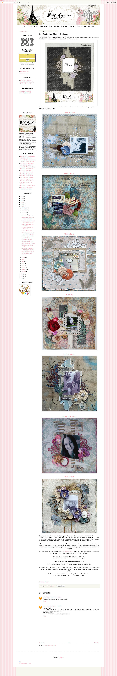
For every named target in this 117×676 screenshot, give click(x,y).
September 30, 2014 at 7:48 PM (54, 606)
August (23, 257)
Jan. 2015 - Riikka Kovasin (26, 170)
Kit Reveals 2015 (24, 71)
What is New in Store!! (27, 239)
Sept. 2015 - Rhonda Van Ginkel (27, 160)
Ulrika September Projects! (28, 251)
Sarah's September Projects (28, 243)
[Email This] (57, 586)
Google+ (2, 0)
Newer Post (42, 642)
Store (50, 26)
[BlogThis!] (59, 586)
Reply (44, 601)
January (24, 271)
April (23, 265)
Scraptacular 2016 (81, 26)
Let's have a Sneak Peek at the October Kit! (28, 236)
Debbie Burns (69, 173)
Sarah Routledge (69, 354)
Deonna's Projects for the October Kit (27, 225)
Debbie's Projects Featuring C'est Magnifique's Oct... (28, 222)
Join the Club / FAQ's (33, 26)
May (23, 263)
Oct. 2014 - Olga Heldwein (26, 175)
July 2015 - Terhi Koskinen (26, 165)
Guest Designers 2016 (25, 93)
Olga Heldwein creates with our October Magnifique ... (28, 233)
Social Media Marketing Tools (25, 663)
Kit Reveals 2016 (24, 73)
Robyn (44, 606)
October (24, 212)
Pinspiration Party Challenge (27, 82)
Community (72, 26)
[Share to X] (60, 586)
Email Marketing (25, 64)
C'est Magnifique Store (47, 547)
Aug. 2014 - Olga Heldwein (26, 179)
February (24, 269)
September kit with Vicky (27, 241)
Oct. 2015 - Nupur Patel (25, 158)
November (24, 210)
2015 (22, 204)
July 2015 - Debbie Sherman (27, 163)
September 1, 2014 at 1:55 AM (54, 597)
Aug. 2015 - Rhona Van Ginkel (27, 161)
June (23, 261)
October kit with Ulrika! (27, 230)
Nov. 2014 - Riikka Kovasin (26, 173)
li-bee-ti (45, 597)
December (24, 208)
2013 (22, 274)
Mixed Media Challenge (26, 80)
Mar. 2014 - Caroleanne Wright (27, 185)
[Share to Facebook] (62, 586)
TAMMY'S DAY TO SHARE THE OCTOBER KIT (28, 218)
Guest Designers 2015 (25, 91)
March (23, 267)
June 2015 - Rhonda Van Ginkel (27, 166)
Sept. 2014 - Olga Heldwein (26, 177)
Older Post (96, 642)
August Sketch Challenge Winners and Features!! (28, 249)
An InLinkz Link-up (43, 581)
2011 (22, 278)
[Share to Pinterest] (64, 586)
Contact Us (91, 26)
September (24, 214)
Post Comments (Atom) (50, 645)
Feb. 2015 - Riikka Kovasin (26, 168)
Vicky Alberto (69, 234)
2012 (22, 276)
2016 (22, 202)
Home (24, 26)
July (23, 259)
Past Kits (56, 26)
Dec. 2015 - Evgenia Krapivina (27, 156)
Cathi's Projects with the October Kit (27, 228)
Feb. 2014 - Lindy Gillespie (26, 187)
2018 (22, 198)
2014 (22, 206)
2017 (22, 200)
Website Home (43, 26)
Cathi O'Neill (69, 477)
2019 (22, 196)
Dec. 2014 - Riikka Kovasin (26, 172)
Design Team (64, 26)
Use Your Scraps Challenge (26, 83)
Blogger (61, 657)
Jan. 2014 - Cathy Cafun (26, 189)
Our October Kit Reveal (27, 215)
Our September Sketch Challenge (27, 254)
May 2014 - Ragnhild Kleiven (27, 180)
